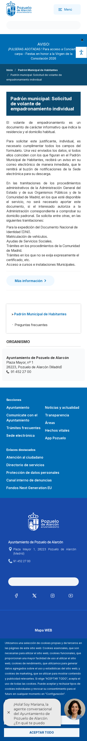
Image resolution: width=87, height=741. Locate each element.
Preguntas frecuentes (31, 325)
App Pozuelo (55, 438)
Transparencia (57, 415)
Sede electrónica (20, 435)
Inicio (9, 70)
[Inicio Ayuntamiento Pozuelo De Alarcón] (19, 8)
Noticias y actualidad (62, 407)
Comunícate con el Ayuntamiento (21, 417)
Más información (28, 281)
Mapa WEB (43, 630)
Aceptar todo (41, 732)
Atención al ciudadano (24, 457)
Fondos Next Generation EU (29, 488)
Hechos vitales (57, 430)
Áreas (50, 423)
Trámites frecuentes (23, 428)
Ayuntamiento (17, 407)
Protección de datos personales (32, 472)
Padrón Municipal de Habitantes (38, 70)
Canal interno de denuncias (29, 480)
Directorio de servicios (25, 465)
